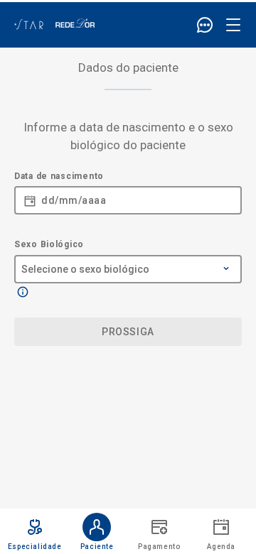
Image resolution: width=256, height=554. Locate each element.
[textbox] (128, 196)
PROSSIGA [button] (128, 331)
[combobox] (128, 261)
